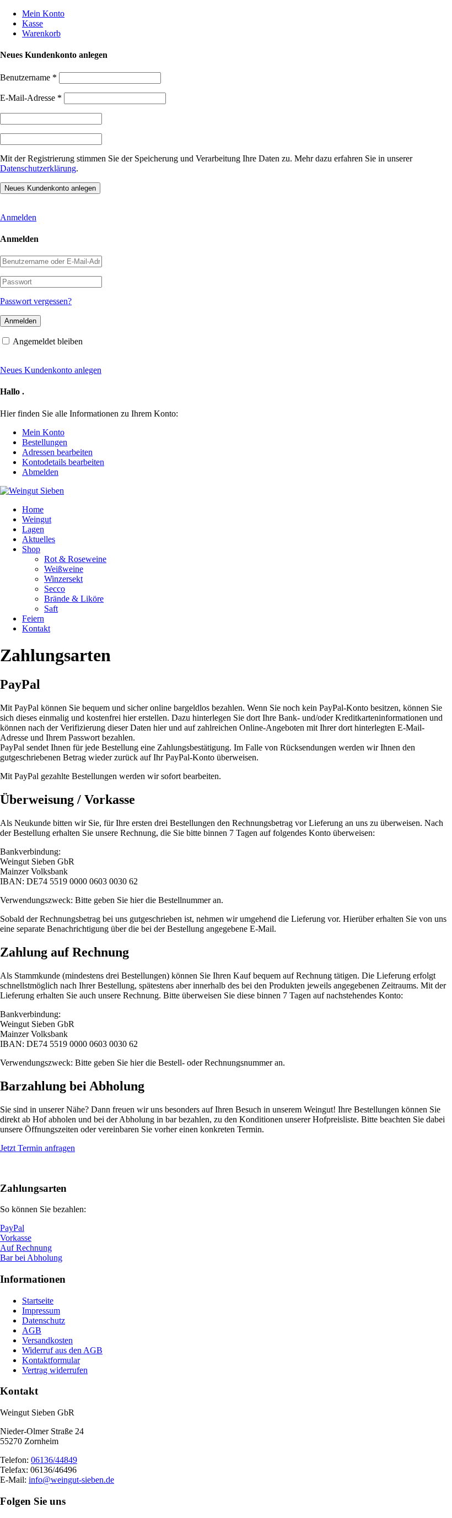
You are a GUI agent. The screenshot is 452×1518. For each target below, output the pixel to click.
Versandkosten (47, 1340)
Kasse (32, 23)
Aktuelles (38, 539)
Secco (54, 588)
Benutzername (28, 77)
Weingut (36, 519)
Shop (31, 549)
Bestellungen (44, 442)
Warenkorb (41, 33)
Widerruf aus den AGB (62, 1350)
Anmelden (18, 217)
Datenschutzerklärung (38, 168)
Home (33, 509)
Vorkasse (15, 1238)
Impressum (41, 1310)
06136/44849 (54, 1460)
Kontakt (36, 628)
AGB (31, 1330)
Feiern (33, 618)
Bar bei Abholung (31, 1257)
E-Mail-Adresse (31, 97)
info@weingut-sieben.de (71, 1479)
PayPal (12, 1228)
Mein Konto (43, 13)
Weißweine (63, 569)
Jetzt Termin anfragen (37, 1148)
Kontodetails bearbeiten (63, 462)
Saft (51, 608)
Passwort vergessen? (36, 301)
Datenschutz (43, 1320)
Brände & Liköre (74, 598)
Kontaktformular (51, 1360)
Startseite (37, 1300)
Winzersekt (63, 579)
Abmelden (40, 472)
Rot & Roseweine (75, 559)
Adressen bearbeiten (57, 452)
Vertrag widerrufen (55, 1370)
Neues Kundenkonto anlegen (50, 370)
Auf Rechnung (26, 1247)
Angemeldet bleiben (48, 341)
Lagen (33, 529)
